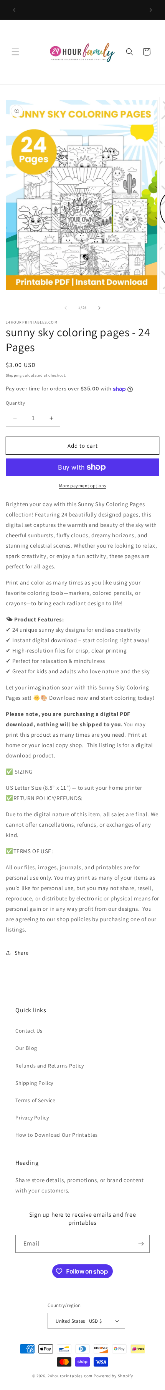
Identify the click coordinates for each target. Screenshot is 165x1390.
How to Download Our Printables (56, 1134)
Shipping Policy (34, 1082)
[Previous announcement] (14, 10)
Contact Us (29, 1030)
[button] (15, 51)
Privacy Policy (32, 1117)
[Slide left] (65, 307)
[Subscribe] (140, 1244)
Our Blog (26, 1048)
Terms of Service (35, 1100)
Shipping (14, 375)
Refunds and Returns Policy (49, 1065)
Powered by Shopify (113, 1375)
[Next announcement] (150, 10)
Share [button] (22, 952)
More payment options (82, 485)
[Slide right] (99, 307)
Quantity (15, 403)
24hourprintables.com (70, 1375)
